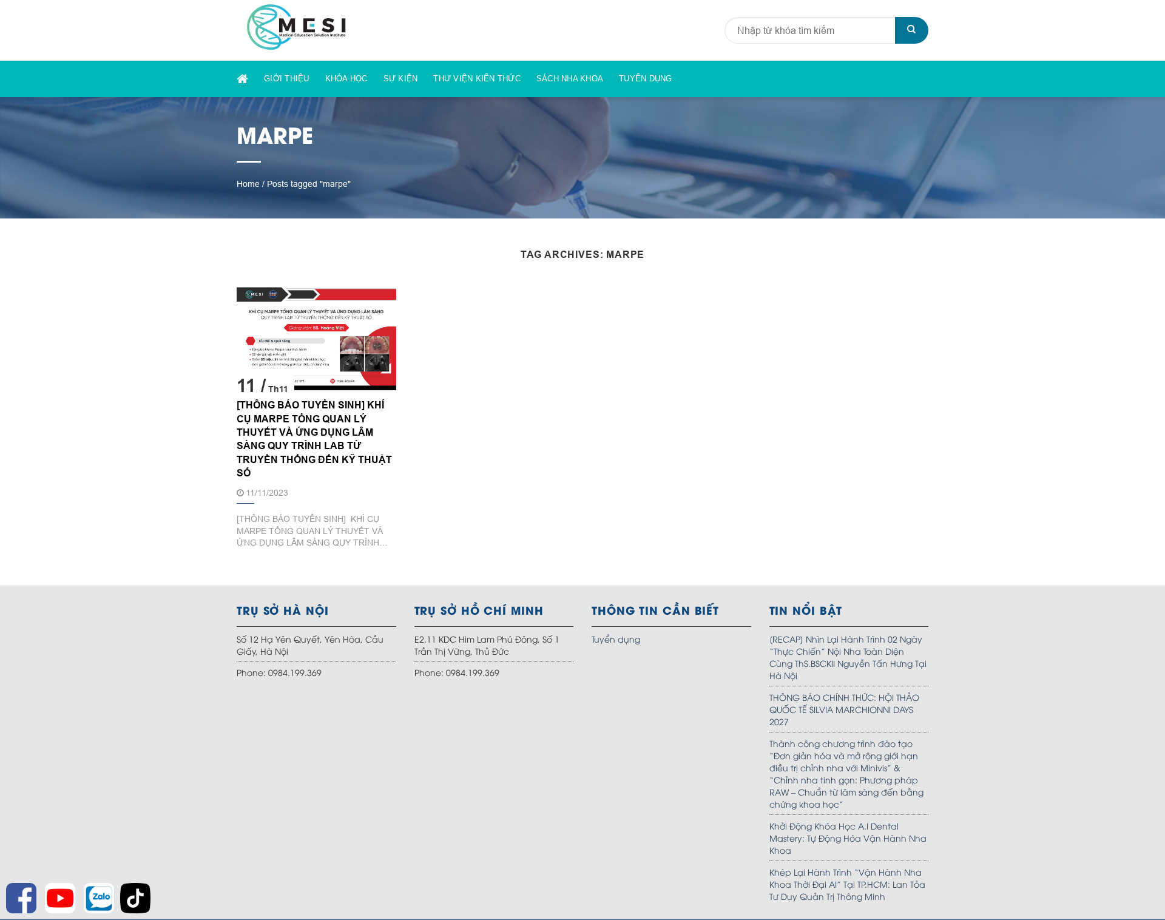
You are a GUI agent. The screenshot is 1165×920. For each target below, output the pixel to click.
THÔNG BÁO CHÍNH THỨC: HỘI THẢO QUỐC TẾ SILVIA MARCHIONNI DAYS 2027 (844, 709)
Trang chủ (242, 79)
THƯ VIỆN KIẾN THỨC (477, 79)
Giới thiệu (286, 79)
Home (248, 184)
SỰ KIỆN (400, 79)
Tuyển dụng (645, 79)
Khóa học (346, 79)
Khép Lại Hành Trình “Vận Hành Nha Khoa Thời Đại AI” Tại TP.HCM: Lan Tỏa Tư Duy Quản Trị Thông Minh (847, 884)
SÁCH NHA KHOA (569, 79)
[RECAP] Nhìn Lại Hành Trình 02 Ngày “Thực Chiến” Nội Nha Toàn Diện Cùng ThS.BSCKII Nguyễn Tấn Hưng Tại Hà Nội (848, 657)
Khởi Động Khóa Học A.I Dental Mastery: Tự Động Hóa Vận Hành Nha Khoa (848, 838)
